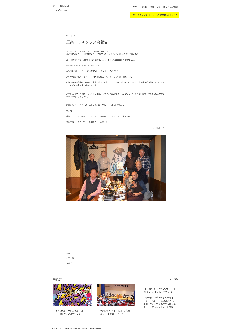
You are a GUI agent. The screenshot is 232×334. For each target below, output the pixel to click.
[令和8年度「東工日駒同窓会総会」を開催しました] (116, 295)
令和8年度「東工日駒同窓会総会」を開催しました (115, 312)
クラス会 (70, 258)
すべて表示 (174, 279)
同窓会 (70, 263)
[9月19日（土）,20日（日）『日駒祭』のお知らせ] (72, 295)
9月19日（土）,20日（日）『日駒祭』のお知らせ (70, 312)
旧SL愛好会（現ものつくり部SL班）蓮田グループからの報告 (159, 291)
